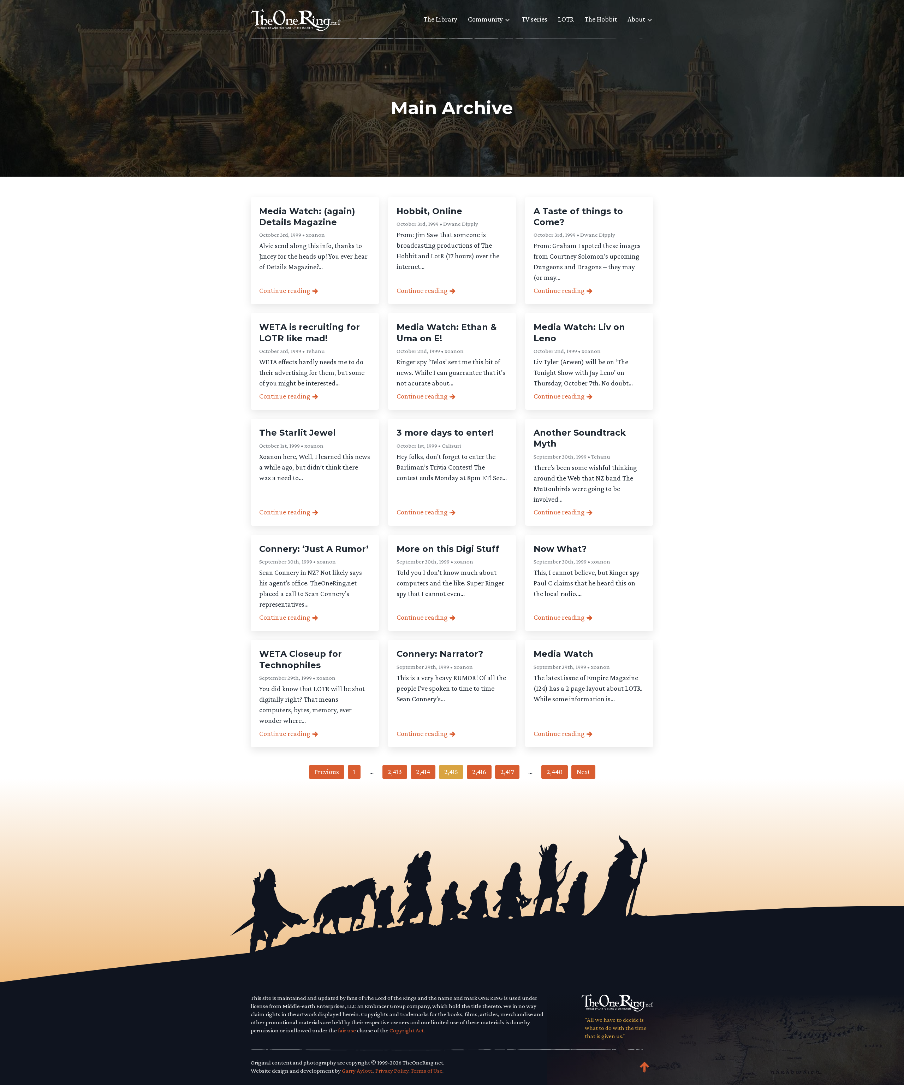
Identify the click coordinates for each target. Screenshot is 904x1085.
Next (583, 772)
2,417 (507, 772)
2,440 (555, 772)
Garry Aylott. (357, 1070)
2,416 (479, 772)
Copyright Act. (407, 1030)
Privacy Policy (392, 1070)
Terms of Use (426, 1070)
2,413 (395, 772)
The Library (440, 19)
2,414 (423, 772)
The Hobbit (600, 19)
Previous (326, 772)
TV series (534, 19)
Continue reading (284, 290)
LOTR (566, 19)
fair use (347, 1030)
